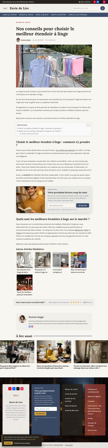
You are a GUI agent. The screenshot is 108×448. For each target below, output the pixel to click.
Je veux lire (82, 205)
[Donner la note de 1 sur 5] (71, 302)
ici (30, 244)
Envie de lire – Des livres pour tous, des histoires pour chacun (94, 410)
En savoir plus (30, 439)
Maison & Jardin (23, 22)
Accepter (8, 443)
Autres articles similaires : (30, 133)
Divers (90, 418)
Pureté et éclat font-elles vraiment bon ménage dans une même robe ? (90, 367)
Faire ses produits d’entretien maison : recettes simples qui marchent (53, 367)
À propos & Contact (92, 424)
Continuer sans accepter (22, 443)
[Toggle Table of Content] (87, 125)
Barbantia (79, 230)
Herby (86, 230)
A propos (91, 401)
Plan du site (92, 430)
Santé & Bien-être (72, 410)
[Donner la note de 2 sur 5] (74, 302)
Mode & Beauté (71, 406)
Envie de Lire (19, 8)
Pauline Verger (26, 40)
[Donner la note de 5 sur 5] (81, 302)
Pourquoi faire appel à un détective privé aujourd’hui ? (15, 367)
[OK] (102, 8)
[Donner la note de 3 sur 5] (76, 302)
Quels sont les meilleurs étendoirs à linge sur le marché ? (40, 131)
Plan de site (69, 445)
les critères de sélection (65, 150)
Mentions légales (94, 396)
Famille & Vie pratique (70, 400)
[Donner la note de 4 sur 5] (78, 302)
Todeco (19, 233)
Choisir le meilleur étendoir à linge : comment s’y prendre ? (40, 128)
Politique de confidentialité (93, 390)
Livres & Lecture (71, 394)
